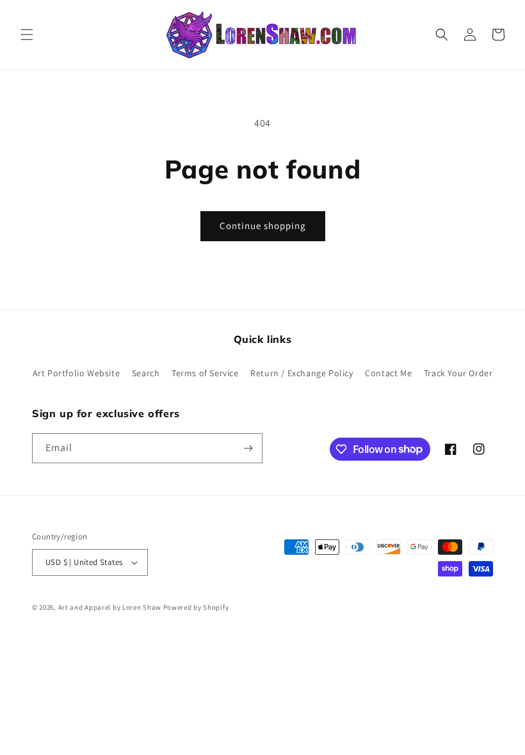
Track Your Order (458, 373)
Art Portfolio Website (76, 373)
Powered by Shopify (196, 607)
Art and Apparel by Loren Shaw (109, 607)
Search (146, 373)
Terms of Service (205, 373)
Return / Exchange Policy (301, 373)
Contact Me (388, 373)
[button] (27, 34)
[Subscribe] (248, 448)
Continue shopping (263, 225)
